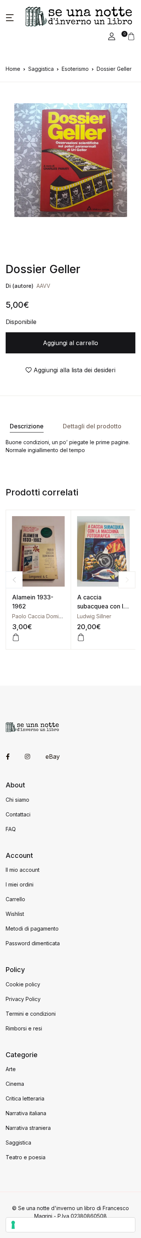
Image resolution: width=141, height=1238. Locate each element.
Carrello (15, 899)
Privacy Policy (23, 999)
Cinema (15, 1084)
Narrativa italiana (26, 1113)
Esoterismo (75, 69)
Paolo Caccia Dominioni (41, 616)
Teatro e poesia (25, 1157)
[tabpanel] (70, 160)
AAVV (43, 286)
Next (126, 579)
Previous (14, 579)
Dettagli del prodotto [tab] (92, 426)
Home (13, 69)
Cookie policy (23, 984)
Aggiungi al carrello (70, 343)
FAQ (11, 829)
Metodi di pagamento (32, 928)
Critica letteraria (25, 1098)
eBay (52, 756)
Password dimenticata (33, 943)
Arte (11, 1069)
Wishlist (15, 914)
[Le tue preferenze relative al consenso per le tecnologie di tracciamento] (70, 1225)
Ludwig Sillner (94, 616)
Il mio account (22, 870)
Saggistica (41, 69)
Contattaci (18, 814)
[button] (10, 17)
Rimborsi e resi (24, 1028)
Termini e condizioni (31, 1013)
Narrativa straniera (28, 1128)
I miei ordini (19, 884)
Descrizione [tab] (27, 426)
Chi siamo (17, 799)
